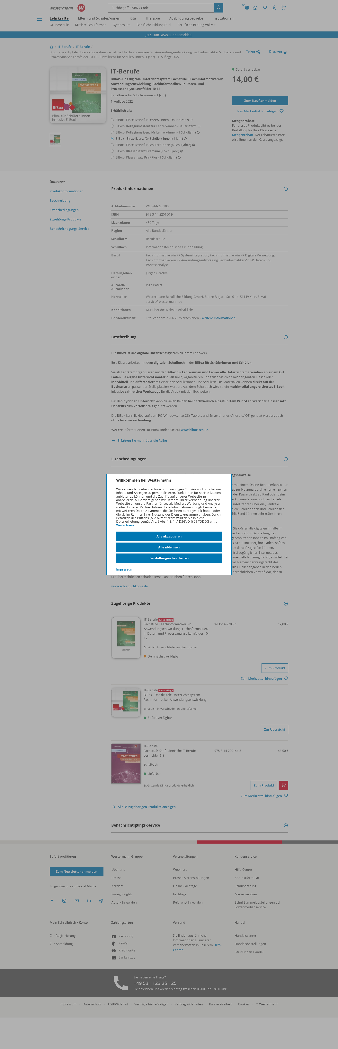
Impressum (124, 569)
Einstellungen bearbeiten (169, 558)
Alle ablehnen (169, 547)
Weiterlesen (125, 525)
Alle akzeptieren (169, 536)
